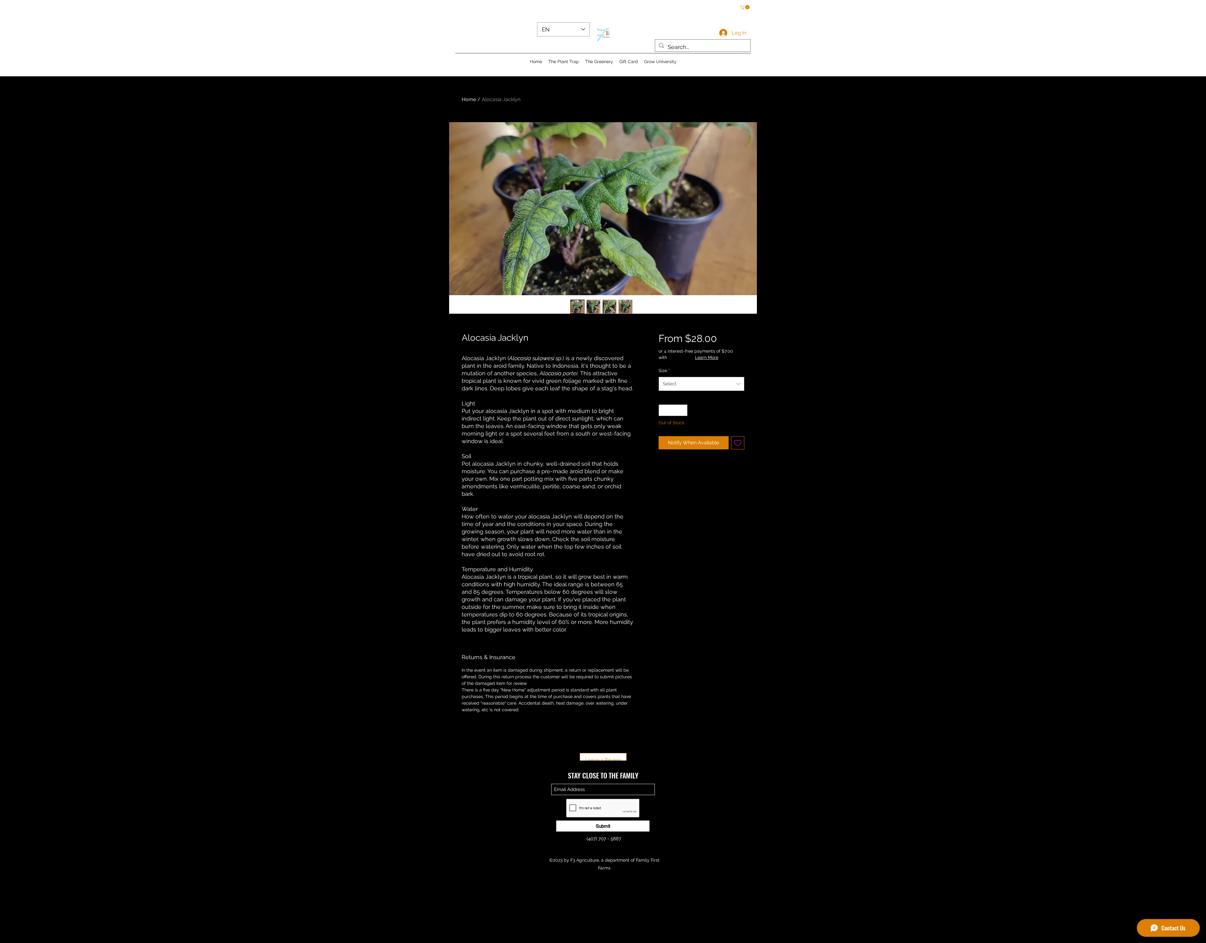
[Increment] (683, 410)
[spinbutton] (673, 410)
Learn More (706, 357)
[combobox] (701, 384)
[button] (745, 7)
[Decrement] (663, 410)
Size (664, 370)
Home (469, 99)
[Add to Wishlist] (737, 442)
